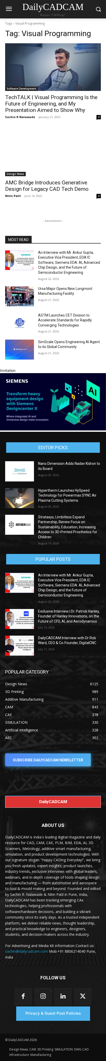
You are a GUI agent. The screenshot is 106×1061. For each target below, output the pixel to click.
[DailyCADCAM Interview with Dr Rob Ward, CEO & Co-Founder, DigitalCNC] (19, 646)
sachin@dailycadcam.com (26, 951)
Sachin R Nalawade (20, 117)
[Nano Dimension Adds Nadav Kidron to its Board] (19, 471)
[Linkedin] (63, 996)
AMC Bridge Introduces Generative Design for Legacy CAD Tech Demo (47, 186)
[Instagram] (43, 996)
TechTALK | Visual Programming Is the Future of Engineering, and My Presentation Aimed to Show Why (51, 103)
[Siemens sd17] (53, 429)
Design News (15, 174)
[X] (82, 996)
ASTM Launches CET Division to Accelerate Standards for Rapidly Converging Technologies (65, 320)
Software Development (21, 88)
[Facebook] (23, 996)
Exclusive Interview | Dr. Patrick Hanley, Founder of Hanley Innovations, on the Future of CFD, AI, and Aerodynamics (69, 616)
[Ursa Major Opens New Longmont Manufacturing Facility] (19, 296)
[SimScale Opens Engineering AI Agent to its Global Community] (19, 350)
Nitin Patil (13, 196)
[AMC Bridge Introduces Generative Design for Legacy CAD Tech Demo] (53, 152)
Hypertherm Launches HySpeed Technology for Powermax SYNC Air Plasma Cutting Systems (67, 495)
